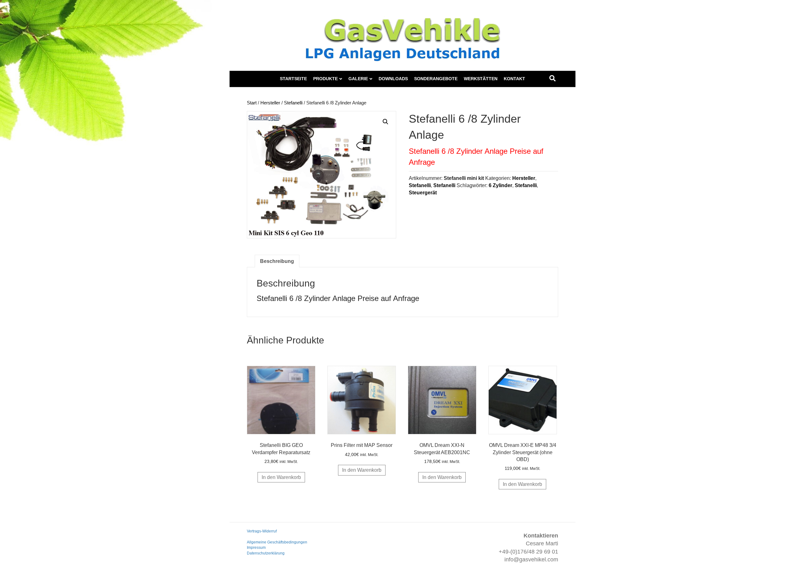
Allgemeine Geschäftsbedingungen (277, 542)
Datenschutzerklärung (266, 553)
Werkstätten (480, 78)
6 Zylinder (500, 185)
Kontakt (514, 78)
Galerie (358, 78)
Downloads (393, 78)
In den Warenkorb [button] (281, 477)
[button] (385, 121)
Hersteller (270, 102)
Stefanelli (293, 102)
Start (252, 102)
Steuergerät (423, 192)
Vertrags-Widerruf (262, 531)
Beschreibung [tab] (277, 261)
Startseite (293, 78)
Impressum (256, 547)
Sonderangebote (436, 78)
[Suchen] (552, 78)
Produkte (325, 78)
